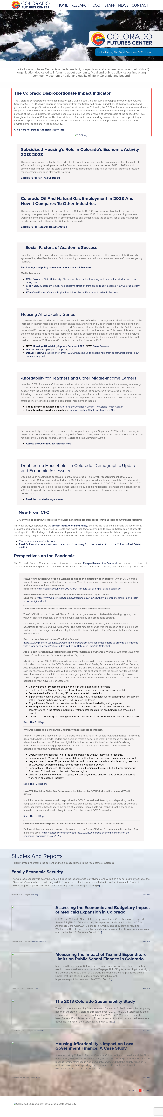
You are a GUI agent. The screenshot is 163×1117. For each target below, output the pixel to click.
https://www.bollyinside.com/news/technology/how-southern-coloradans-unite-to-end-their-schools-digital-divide (81, 599)
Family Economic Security (37, 871)
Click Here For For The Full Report (40, 178)
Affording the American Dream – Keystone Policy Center (91, 407)
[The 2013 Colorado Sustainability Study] (32, 1012)
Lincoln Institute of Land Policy (69, 525)
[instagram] (144, 1106)
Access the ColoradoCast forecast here (48, 443)
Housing (35, 894)
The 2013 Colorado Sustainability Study (95, 1001)
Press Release (101, 346)
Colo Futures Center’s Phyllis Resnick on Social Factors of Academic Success (72, 292)
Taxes (36, 988)
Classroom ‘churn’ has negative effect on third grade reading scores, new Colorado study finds (83, 287)
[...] (101, 885)
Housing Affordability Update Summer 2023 (58, 346)
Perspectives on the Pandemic (100, 563)
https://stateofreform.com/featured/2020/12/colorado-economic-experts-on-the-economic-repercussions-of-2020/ (76, 834)
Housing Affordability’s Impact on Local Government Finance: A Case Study (94, 1045)
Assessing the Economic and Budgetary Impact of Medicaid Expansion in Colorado (102, 909)
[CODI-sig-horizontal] (81, 135)
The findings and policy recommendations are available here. (56, 267)
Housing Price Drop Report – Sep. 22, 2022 (50, 349)
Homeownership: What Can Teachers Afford (93, 410)
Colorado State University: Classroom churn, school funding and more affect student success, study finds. (81, 280)
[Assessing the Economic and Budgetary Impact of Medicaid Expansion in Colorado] (32, 918)
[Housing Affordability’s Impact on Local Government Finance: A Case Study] (32, 1054)
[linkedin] (150, 1106)
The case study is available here (37, 541)
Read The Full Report (35, 722)
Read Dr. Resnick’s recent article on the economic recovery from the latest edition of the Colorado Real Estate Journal (79, 545)
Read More (146, 894)
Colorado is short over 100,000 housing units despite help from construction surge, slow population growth (82, 354)
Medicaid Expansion (39, 941)
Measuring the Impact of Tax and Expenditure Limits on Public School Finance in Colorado (101, 956)
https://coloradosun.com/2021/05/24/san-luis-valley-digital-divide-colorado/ (79, 589)
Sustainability (39, 1031)
